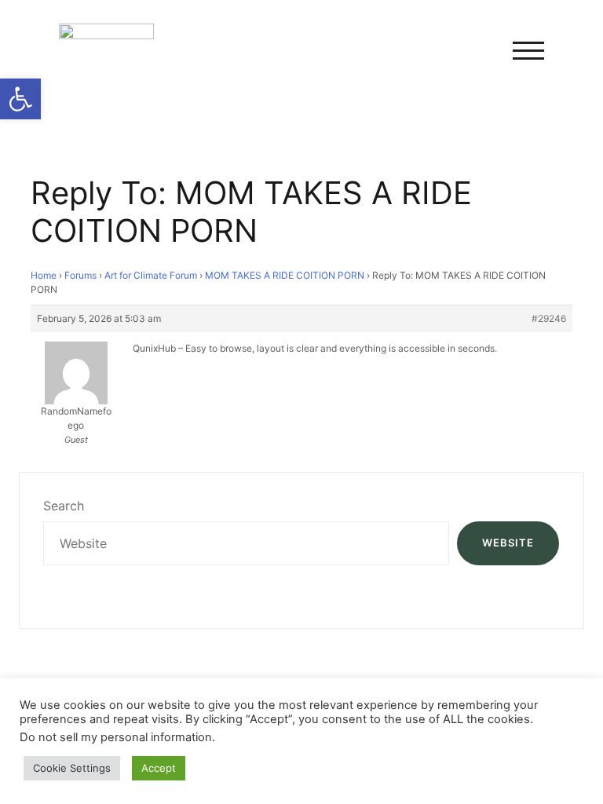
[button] (20, 99)
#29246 (549, 318)
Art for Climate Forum (150, 275)
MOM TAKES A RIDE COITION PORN (284, 275)
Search (63, 505)
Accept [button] (158, 768)
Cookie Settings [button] (72, 768)
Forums (80, 275)
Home (44, 275)
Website (508, 542)
